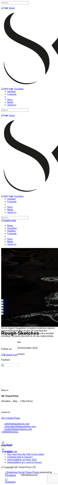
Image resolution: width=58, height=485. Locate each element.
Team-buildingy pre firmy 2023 (22, 459)
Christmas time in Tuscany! (20, 457)
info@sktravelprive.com (16, 424)
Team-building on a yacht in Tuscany (24, 462)
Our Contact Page (10, 418)
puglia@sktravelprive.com (17, 429)
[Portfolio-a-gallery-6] (3, 314)
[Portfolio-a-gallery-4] (3, 308)
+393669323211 (9, 432)
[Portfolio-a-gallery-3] (3, 306)
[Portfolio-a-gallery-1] (3, 300)
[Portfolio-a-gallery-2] (3, 303)
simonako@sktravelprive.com (19, 426)
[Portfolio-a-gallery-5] (3, 311)
